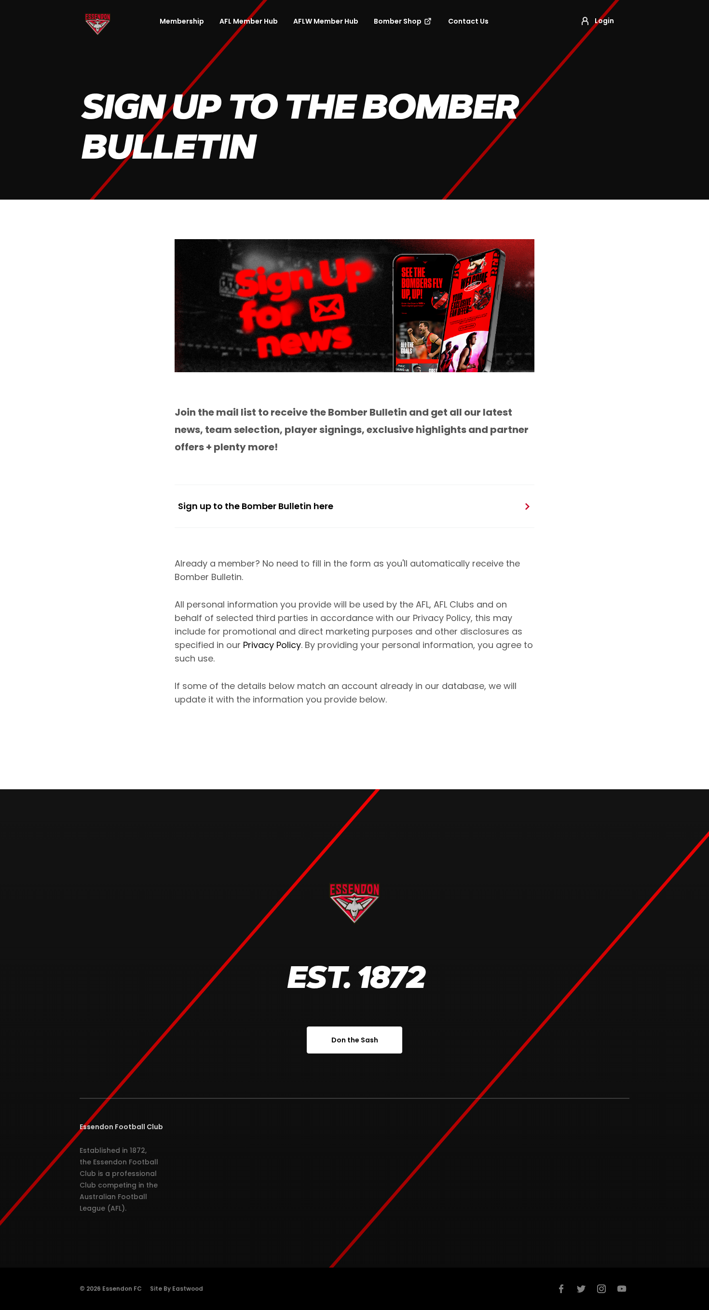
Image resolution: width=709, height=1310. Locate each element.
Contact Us (468, 21)
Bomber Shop (398, 21)
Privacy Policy (272, 645)
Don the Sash (354, 1040)
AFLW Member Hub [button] (325, 21)
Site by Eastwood (176, 1288)
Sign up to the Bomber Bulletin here (255, 506)
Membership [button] (182, 21)
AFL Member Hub (248, 21)
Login (604, 21)
